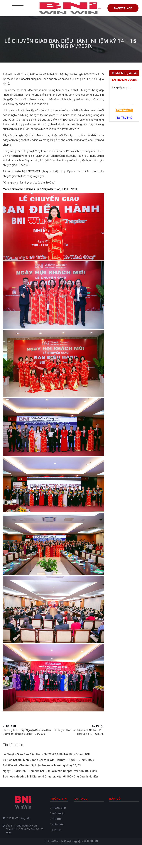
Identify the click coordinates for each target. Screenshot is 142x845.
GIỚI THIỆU (58, 813)
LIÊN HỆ (56, 830)
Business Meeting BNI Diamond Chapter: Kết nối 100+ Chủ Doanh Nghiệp (50, 776)
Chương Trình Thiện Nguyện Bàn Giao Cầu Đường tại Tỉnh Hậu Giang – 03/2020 (27, 729)
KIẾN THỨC (58, 824)
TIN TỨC (57, 819)
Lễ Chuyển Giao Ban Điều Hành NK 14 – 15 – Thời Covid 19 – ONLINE (79, 729)
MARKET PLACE (123, 8)
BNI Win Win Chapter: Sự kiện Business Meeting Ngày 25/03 (42, 765)
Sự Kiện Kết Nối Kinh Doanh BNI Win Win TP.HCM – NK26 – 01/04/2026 (48, 760)
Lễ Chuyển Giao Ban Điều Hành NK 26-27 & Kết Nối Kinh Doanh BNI (46, 754)
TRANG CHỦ (59, 808)
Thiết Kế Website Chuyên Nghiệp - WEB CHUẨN (71, 841)
